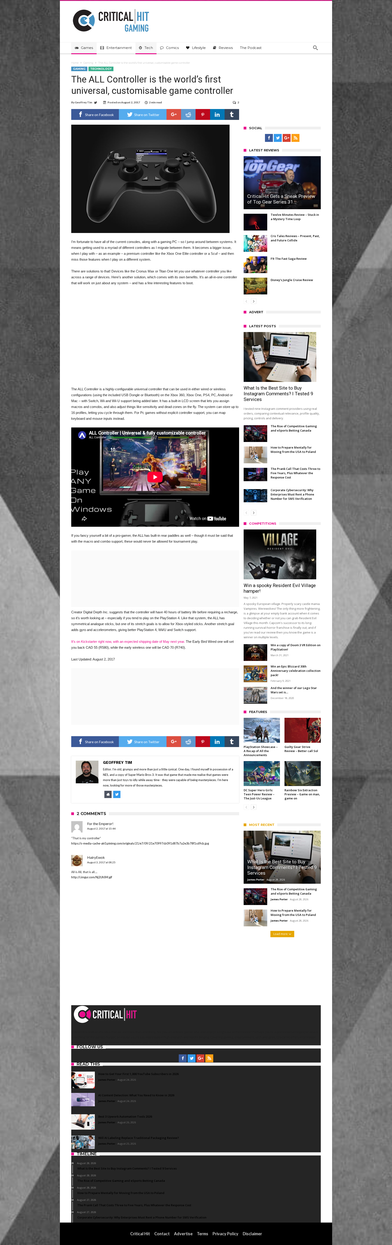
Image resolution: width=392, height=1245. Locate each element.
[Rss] (295, 138)
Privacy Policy (225, 1233)
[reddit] (188, 114)
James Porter (255, 879)
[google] (174, 114)
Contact (162, 1233)
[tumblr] (232, 114)
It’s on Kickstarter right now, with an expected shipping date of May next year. (128, 641)
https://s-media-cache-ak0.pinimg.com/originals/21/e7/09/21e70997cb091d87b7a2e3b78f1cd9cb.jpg (140, 843)
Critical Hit (140, 1233)
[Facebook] (269, 138)
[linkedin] (217, 114)
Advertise (183, 1233)
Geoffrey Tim (83, 102)
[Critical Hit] (111, 7)
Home (74, 62)
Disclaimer (252, 1233)
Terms (202, 1233)
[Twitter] (278, 138)
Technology (101, 68)
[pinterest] (203, 114)
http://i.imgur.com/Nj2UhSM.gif (91, 877)
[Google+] (287, 138)
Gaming (88, 62)
